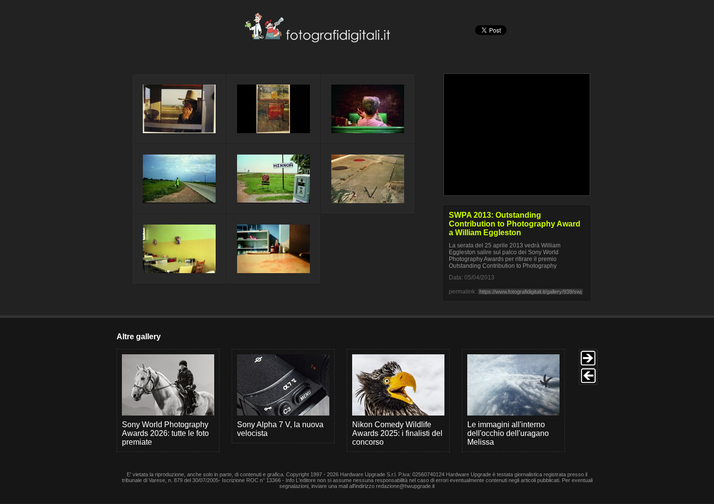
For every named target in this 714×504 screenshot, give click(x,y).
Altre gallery (139, 336)
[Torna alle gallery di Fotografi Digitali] (251, 39)
